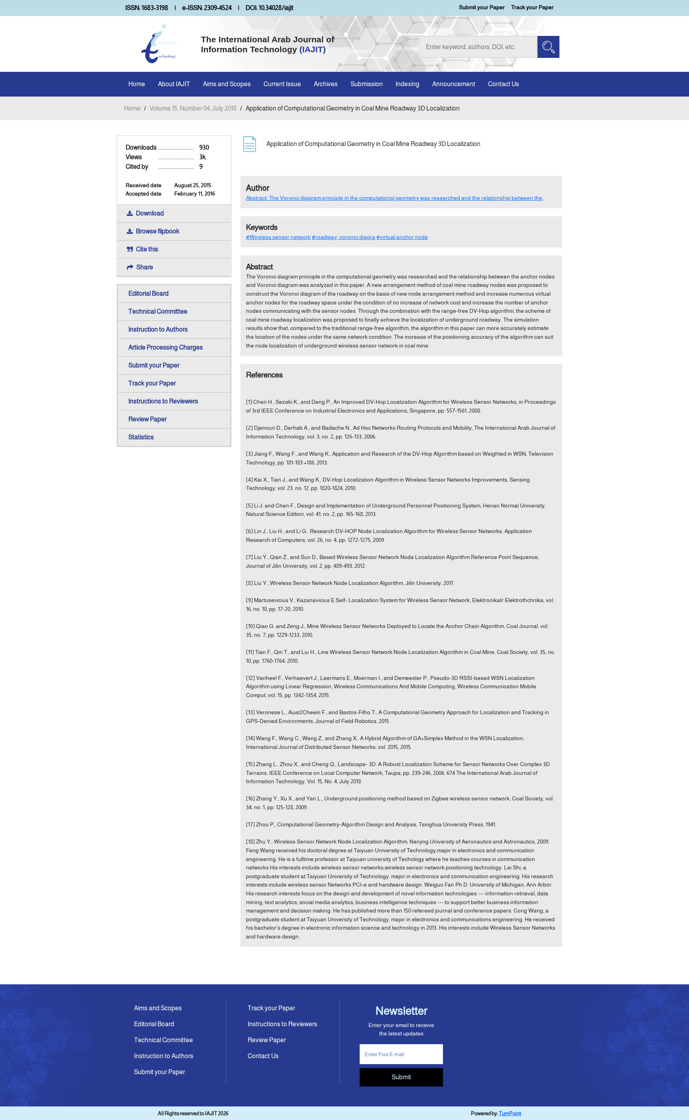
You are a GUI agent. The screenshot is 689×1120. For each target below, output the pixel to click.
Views (134, 157)
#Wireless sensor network (278, 237)
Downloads (141, 147)
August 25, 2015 (192, 185)
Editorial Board (148, 293)
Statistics (141, 437)
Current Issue (282, 84)
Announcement (453, 84)
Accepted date (143, 193)
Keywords (262, 227)
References (264, 375)
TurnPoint (510, 1113)
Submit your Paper (482, 7)
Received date (143, 185)
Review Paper (147, 419)
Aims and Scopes (227, 84)
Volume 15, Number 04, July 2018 (193, 108)
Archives (326, 84)
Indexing (407, 84)
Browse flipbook (157, 231)
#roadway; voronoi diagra (343, 237)
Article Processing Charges (165, 347)
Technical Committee (157, 311)
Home (136, 84)
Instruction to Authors (158, 329)
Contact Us (503, 84)
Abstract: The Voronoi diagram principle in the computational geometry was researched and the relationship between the (394, 198)
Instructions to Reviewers (163, 401)
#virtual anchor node (402, 237)
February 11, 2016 (194, 193)
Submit (401, 1077)
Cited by (137, 166)
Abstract (259, 267)
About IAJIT (174, 84)
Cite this (147, 249)
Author (258, 188)
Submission (366, 84)
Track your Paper (532, 7)
